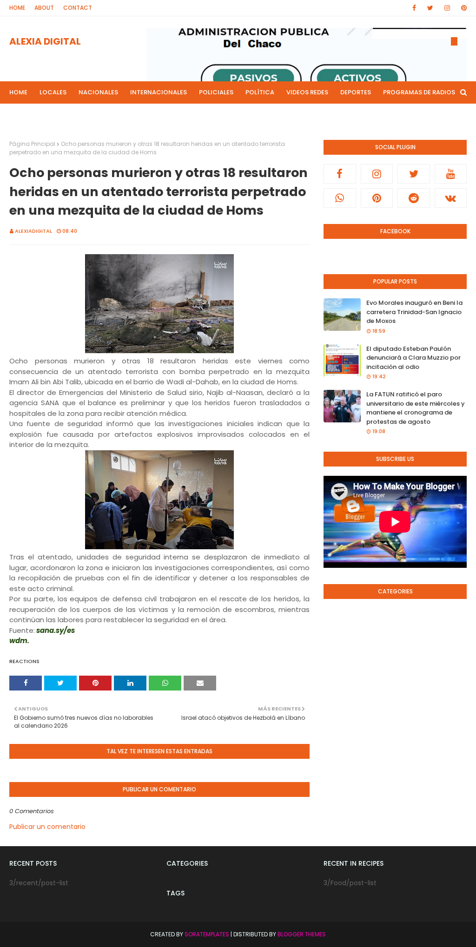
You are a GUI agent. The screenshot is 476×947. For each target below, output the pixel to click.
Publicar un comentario (47, 826)
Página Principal (32, 144)
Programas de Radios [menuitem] (419, 92)
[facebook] (414, 8)
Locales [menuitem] (53, 92)
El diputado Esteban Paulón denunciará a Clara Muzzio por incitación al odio (413, 357)
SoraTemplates (207, 934)
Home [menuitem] (18, 92)
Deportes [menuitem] (355, 92)
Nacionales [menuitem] (98, 92)
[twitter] (430, 8)
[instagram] (447, 8)
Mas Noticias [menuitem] (37, 114)
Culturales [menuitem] (147, 114)
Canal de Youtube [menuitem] (276, 114)
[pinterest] (462, 8)
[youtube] (451, 174)
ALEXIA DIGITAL (45, 41)
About (44, 8)
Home (17, 8)
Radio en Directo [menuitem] (206, 114)
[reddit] (413, 198)
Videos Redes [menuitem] (307, 92)
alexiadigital (33, 231)
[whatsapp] (340, 198)
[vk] (451, 198)
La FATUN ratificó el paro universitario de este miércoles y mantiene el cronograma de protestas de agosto (415, 408)
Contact (77, 8)
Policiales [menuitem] (216, 92)
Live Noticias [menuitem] (94, 114)
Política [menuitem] (259, 92)
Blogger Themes (302, 934)
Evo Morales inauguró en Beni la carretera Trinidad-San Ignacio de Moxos (414, 311)
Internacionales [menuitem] (158, 92)
